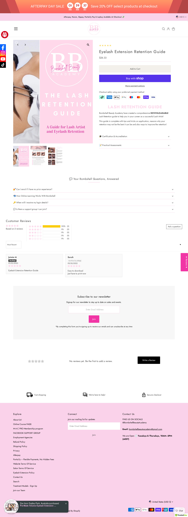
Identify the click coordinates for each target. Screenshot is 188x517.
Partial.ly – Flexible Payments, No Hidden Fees (33, 459)
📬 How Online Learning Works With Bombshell (34, 195)
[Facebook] (3, 47)
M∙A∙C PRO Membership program (28, 428)
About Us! (17, 419)
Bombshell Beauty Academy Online (45, 510)
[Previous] (18, 44)
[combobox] (12, 510)
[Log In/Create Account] (168, 29)
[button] (35, 226)
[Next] (25, 44)
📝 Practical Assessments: (110, 145)
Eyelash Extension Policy (23, 472)
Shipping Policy (20, 446)
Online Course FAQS (22, 424)
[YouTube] (3, 59)
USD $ (181, 17)
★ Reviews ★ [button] (186, 262)
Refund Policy (19, 441)
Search (16, 481)
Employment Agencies (22, 437)
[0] (173, 29)
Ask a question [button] (174, 226)
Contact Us (18, 477)
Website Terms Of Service (24, 463)
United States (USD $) (161, 501)
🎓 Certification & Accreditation (113, 136)
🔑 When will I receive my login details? (30, 202)
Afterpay (16, 455)
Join (94, 319)
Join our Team (19, 490)
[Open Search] (163, 29)
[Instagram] (3, 53)
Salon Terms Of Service (23, 468)
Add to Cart (135, 69)
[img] (34, 265)
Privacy (16, 450)
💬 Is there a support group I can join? (30, 209)
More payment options (135, 85)
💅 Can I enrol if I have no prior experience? (32, 189)
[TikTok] (3, 65)
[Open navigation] (16, 29)
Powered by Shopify (71, 510)
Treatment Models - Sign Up (25, 485)
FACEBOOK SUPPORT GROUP (26, 433)
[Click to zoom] (88, 44)
